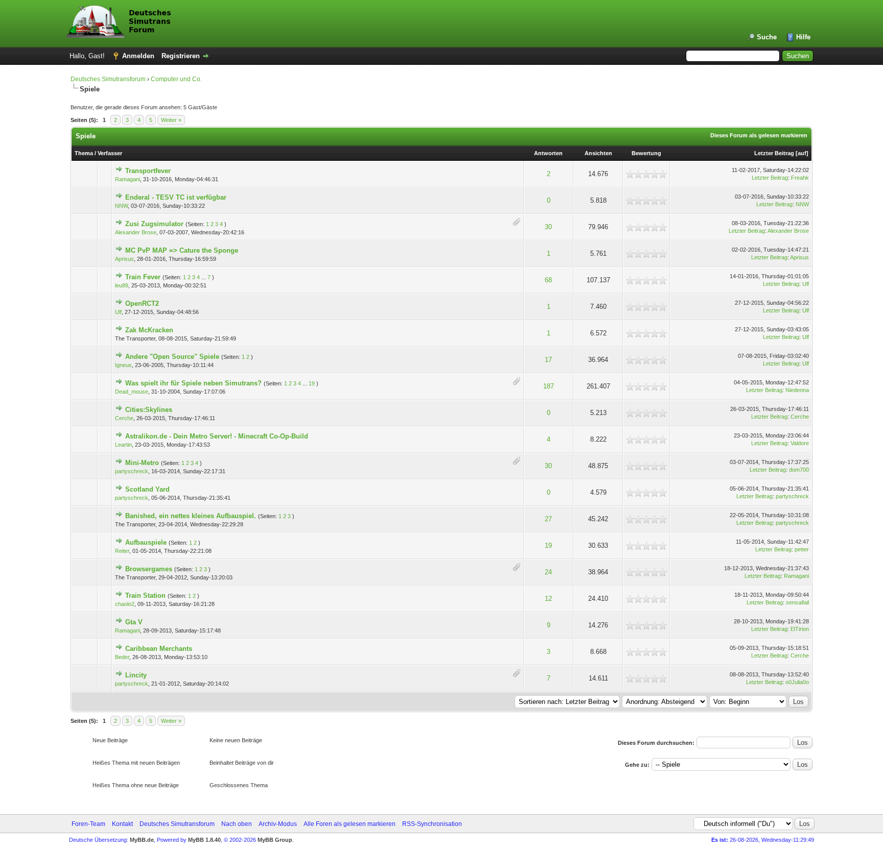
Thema (84, 153)
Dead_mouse (131, 391)
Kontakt (122, 824)
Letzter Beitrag (774, 153)
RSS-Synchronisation (432, 824)
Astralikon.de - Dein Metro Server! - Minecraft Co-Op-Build (216, 436)
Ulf (805, 284)
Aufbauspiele (146, 542)
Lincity (136, 675)
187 (548, 386)
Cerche (124, 418)
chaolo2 (124, 604)
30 (548, 227)
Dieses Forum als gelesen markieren (758, 135)
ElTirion (800, 629)
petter (802, 549)
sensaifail (797, 602)
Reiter (122, 551)
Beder (122, 657)
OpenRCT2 (142, 303)
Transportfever (148, 171)
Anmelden (138, 56)
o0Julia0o (797, 682)
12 (548, 598)
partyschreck (131, 471)
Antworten (548, 153)
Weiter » (171, 120)
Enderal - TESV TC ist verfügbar (175, 197)
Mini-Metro (142, 463)
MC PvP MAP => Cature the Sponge (181, 250)
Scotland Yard (147, 489)
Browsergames (148, 569)
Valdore (800, 443)
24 (548, 572)
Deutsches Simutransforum (108, 79)
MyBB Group (275, 840)
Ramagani (127, 179)
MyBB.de (142, 840)
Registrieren (180, 56)
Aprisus (124, 259)
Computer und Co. (176, 79)
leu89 (121, 285)
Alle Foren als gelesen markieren (350, 824)
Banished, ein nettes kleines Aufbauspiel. (190, 516)
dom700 (799, 470)
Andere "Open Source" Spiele (172, 356)
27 (548, 519)
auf (802, 153)
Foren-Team (88, 824)
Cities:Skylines (148, 410)
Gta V (134, 622)
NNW (121, 206)
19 (312, 383)
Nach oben (236, 824)
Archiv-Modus (278, 824)
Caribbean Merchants (158, 648)
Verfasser (110, 153)
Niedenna (797, 390)
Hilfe (803, 37)
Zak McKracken (149, 330)
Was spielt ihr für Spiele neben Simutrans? (193, 383)
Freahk (800, 178)
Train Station (145, 595)
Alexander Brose (135, 232)
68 (548, 280)
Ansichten (598, 153)
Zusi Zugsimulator (154, 224)
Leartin (123, 445)
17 (548, 359)
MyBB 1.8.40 (204, 840)
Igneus (123, 365)
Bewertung (646, 153)
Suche (767, 37)
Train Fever (142, 277)
